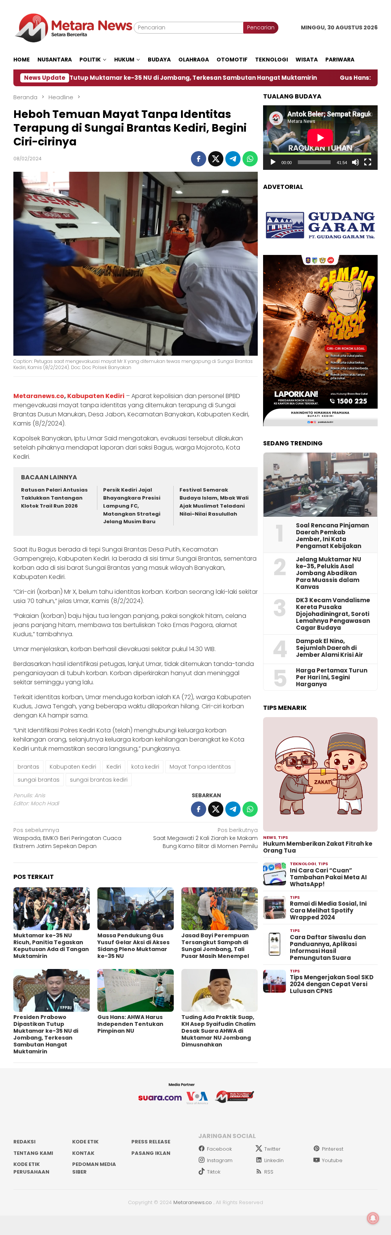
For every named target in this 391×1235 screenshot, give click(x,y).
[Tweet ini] (215, 158)
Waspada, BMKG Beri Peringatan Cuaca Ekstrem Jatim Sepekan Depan (67, 838)
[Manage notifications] (373, 1218)
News (269, 837)
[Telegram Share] (233, 158)
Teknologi (303, 864)
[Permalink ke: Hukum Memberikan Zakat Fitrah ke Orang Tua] (320, 774)
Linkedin (274, 1160)
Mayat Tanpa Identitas (200, 767)
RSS (268, 1171)
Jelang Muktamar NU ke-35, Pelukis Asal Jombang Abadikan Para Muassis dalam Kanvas (328, 573)
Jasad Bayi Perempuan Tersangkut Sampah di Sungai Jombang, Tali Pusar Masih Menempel (215, 946)
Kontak (83, 1153)
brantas (28, 767)
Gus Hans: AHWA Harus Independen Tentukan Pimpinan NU (130, 1024)
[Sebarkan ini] (198, 158)
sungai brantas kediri (99, 780)
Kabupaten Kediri (95, 396)
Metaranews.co (38, 396)
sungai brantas (39, 780)
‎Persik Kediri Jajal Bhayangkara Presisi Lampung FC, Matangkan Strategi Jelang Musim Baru (131, 505)
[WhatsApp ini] (250, 158)
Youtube (332, 1160)
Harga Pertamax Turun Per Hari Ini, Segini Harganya (331, 677)
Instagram (220, 1160)
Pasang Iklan (150, 1153)
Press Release (150, 1141)
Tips (283, 837)
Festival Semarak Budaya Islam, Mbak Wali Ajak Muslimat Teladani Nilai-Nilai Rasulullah (214, 501)
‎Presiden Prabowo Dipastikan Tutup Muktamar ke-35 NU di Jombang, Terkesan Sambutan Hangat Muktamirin (45, 1034)
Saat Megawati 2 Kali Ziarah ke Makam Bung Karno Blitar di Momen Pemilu (205, 838)
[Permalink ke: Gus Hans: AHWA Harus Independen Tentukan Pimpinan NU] (135, 990)
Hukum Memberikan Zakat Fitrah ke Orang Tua (317, 847)
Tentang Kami (33, 1153)
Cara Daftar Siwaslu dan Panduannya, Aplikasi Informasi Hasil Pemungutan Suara (328, 947)
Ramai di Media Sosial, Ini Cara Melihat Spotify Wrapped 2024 (328, 910)
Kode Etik (85, 1141)
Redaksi (24, 1141)
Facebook (219, 1149)
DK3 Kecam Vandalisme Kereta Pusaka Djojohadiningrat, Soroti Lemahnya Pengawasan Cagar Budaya (333, 614)
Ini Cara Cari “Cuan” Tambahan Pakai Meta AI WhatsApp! (328, 877)
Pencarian (261, 27)
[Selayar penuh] (368, 162)
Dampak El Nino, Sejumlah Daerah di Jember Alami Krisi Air (329, 648)
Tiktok (213, 1171)
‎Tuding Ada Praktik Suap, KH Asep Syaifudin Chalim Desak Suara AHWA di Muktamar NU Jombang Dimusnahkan (218, 1030)
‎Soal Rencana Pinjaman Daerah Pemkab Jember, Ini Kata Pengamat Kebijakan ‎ (332, 536)
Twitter (272, 1149)
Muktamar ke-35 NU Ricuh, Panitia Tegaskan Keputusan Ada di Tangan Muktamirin (51, 946)
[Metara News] (73, 27)
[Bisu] (355, 162)
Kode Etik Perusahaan (31, 1168)
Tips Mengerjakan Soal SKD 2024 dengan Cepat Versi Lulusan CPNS (331, 984)
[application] (320, 137)
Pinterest (332, 1149)
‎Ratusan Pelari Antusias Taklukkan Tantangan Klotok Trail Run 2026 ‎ (54, 497)
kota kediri (145, 767)
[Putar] (273, 162)
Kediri (114, 767)
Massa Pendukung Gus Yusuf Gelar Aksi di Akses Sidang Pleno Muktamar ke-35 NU (133, 946)
